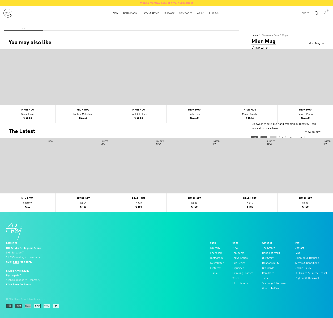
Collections (130, 13)
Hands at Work (271, 253)
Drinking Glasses (242, 273)
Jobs (265, 278)
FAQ (297, 253)
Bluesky (215, 248)
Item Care (268, 273)
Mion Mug (263, 42)
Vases (235, 278)
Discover (169, 13)
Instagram (216, 258)
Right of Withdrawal (307, 278)
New (115, 13)
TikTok (214, 273)
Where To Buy (270, 288)
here (275, 128)
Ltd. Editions (240, 283)
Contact (299, 248)
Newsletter (217, 263)
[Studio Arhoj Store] (7, 13)
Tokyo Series (240, 258)
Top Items (238, 253)
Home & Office (150, 13)
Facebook (216, 253)
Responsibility (270, 263)
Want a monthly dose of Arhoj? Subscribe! (166, 3)
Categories (185, 13)
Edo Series (238, 263)
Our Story (268, 258)
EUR (304, 13)
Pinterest (215, 268)
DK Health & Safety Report (311, 273)
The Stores (268, 248)
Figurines (238, 268)
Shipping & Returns (274, 283)
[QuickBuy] (3, 52)
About (200, 13)
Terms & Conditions (307, 263)
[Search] (316, 13)
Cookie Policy (303, 268)
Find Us (214, 13)
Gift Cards (268, 268)
